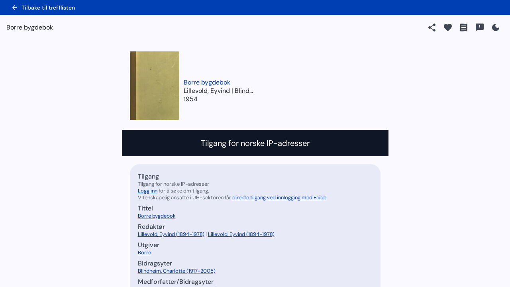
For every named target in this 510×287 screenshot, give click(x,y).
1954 (191, 99)
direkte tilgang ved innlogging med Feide (279, 197)
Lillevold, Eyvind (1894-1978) (171, 234)
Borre (144, 252)
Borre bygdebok (207, 82)
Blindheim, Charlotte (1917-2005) (177, 270)
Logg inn (147, 190)
